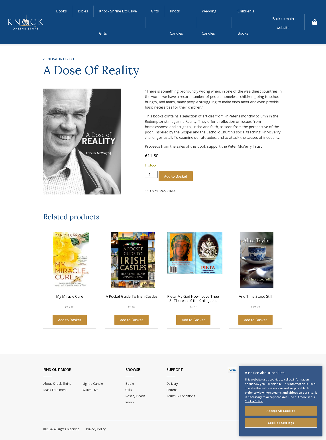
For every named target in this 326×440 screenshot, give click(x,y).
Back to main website (283, 19)
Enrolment (55, 390)
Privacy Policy (96, 429)
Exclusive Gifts (118, 22)
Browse (133, 369)
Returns (171, 390)
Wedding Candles (209, 22)
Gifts (155, 11)
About (57, 383)
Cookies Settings (281, 423)
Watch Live (90, 390)
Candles (176, 22)
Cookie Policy (254, 401)
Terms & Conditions (180, 396)
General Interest (59, 59)
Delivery (172, 383)
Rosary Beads (135, 396)
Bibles (83, 11)
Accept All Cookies (281, 411)
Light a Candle (92, 383)
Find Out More (57, 369)
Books (61, 11)
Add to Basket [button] (69, 319)
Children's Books (246, 22)
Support (175, 369)
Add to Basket (175, 176)
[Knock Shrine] (25, 22)
